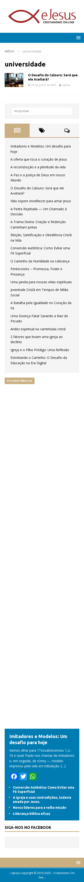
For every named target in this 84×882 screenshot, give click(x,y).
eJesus (66, 85)
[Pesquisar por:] (42, 111)
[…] (63, 766)
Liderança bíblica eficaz (31, 814)
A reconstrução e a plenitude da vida (38, 167)
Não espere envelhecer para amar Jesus (40, 201)
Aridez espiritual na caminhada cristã (38, 329)
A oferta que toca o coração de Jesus (38, 159)
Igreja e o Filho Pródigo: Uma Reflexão (39, 350)
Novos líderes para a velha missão (39, 807)
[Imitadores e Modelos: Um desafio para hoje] (42, 726)
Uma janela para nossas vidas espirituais (41, 282)
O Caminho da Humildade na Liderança (40, 261)
